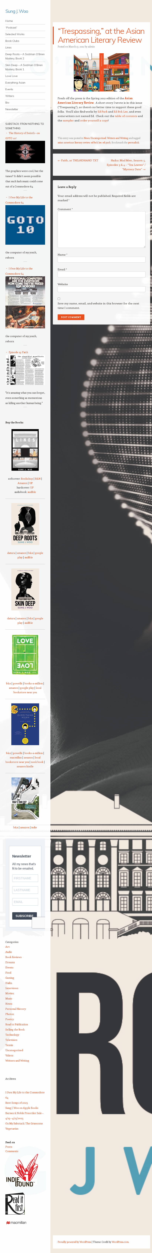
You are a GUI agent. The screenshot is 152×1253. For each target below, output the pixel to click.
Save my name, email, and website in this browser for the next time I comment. (98, 305)
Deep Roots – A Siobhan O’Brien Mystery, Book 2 (25, 56)
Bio (7, 102)
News (87, 138)
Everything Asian (15, 82)
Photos (9, 1014)
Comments (11, 1151)
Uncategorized (98, 138)
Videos (9, 1055)
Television (11, 1040)
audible (32, 492)
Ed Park (103, 111)
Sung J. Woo (16, 11)
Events (9, 89)
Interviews (11, 988)
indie (34, 827)
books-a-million (33, 683)
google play (27, 688)
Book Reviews (13, 957)
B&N (38, 478)
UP (31, 483)
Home (9, 21)
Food (8, 972)
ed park (106, 142)
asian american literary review (74, 142)
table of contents (126, 116)
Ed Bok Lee (121, 111)
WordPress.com (120, 1241)
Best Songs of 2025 (16, 1102)
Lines (8, 47)
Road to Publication (16, 1024)
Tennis (9, 1045)
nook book (37, 762)
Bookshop (27, 478)
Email (62, 269)
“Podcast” (11, 27)
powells (17, 683)
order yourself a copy (94, 120)
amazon (21, 553)
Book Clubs (12, 41)
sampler (68, 120)
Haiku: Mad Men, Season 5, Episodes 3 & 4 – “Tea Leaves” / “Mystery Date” (126, 164)
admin (91, 46)
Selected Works (14, 34)
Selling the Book (15, 1029)
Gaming (9, 977)
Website (63, 284)
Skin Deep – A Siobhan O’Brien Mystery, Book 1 (24, 67)
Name (62, 254)
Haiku (8, 983)
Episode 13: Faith (18, 352)
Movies (9, 993)
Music (8, 998)
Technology (12, 1034)
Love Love (11, 76)
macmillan (16, 757)
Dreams (10, 962)
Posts (8, 1146)
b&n (30, 553)
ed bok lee (96, 142)
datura (11, 553)
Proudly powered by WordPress (74, 1241)
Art (7, 946)
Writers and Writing (117, 138)
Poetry (9, 1019)
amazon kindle (25, 766)
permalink (133, 142)
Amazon (22, 483)
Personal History (15, 1009)
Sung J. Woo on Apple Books (21, 1108)
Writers (9, 96)
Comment (65, 209)
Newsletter (11, 109)
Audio (8, 952)
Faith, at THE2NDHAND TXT (78, 160)
